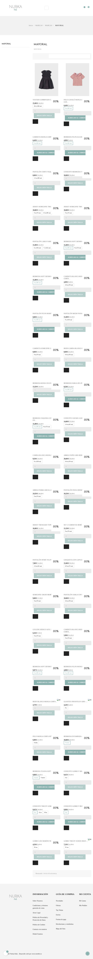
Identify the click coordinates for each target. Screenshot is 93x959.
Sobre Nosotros (38, 901)
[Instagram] (10, 942)
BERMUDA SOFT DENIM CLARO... (45, 276)
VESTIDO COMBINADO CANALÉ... (45, 100)
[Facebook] (2, 942)
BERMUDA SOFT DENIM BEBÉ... (44, 667)
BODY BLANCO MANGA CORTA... (45, 701)
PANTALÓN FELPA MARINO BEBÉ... (46, 313)
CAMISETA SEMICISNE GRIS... (44, 348)
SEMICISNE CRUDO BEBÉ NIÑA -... (45, 595)
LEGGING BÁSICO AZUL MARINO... (46, 629)
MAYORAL (6, 44)
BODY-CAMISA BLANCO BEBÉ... (75, 348)
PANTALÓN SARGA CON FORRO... (76, 595)
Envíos (58, 915)
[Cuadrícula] (35, 56)
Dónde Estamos (38, 934)
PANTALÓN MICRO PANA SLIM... (76, 313)
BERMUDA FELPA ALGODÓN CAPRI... (77, 137)
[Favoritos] (83, 8)
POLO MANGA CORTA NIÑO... (43, 736)
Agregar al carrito (75, 118)
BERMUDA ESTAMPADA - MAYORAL (77, 736)
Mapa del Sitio (60, 929)
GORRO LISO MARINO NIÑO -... (44, 841)
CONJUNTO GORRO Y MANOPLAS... (77, 771)
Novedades (59, 901)
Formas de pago (61, 919)
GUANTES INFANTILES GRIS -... (75, 701)
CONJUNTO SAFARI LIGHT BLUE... (76, 418)
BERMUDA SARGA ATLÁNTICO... (76, 383)
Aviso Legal (36, 913)
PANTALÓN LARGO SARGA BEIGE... (46, 241)
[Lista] (39, 56)
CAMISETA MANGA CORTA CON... (45, 137)
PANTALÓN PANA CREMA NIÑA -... (76, 490)
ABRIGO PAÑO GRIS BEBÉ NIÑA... (76, 455)
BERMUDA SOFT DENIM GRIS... (75, 241)
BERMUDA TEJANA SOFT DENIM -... (46, 771)
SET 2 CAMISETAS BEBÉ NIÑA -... (76, 525)
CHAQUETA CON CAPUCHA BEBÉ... (77, 560)
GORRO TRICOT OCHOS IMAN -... (76, 841)
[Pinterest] (6, 942)
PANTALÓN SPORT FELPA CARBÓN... (46, 560)
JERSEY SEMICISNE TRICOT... (44, 207)
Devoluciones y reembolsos (64, 924)
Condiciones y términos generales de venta (40, 907)
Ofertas (58, 905)
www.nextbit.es (37, 954)
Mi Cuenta (82, 901)
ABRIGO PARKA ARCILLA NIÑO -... (45, 490)
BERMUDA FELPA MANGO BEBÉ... (76, 667)
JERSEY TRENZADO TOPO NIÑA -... (46, 525)
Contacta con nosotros (40, 929)
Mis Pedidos (83, 905)
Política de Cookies (39, 925)
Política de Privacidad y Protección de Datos (40, 919)
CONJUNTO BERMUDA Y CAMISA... (76, 172)
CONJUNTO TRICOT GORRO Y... (44, 806)
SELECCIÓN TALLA (44, 115)
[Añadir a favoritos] (35, 121)
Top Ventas (59, 910)
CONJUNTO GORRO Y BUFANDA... (76, 806)
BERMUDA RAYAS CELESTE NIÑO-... (46, 383)
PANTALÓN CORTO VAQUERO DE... (46, 172)
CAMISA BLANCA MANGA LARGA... (46, 455)
